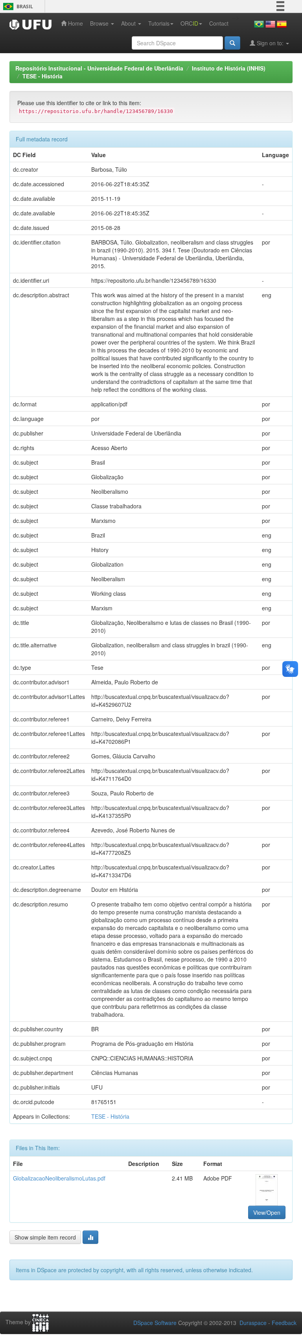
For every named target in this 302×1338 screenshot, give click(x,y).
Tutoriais (158, 23)
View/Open (266, 1212)
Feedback (284, 1323)
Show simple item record (45, 1237)
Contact (218, 23)
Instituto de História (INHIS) (228, 68)
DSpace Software (155, 1323)
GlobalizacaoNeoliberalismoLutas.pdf (59, 1178)
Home (74, 23)
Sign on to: (270, 43)
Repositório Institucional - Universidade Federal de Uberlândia (99, 68)
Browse (100, 23)
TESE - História (42, 76)
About (129, 23)
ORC (189, 23)
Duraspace (253, 1323)
